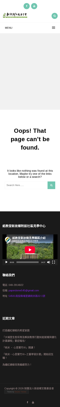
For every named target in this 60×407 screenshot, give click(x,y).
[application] (30, 249)
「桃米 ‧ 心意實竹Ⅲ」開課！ (19, 347)
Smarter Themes (20, 392)
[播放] (6, 262)
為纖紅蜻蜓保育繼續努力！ (17, 364)
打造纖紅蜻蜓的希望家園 (16, 330)
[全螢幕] (53, 262)
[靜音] (48, 262)
